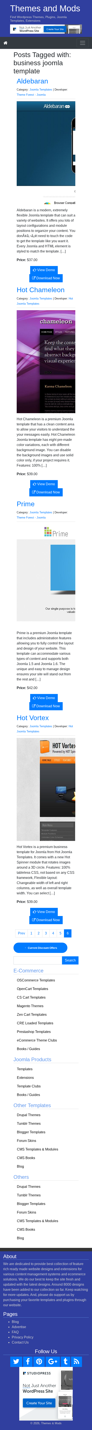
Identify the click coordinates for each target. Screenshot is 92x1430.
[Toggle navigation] (83, 43)
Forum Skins (26, 1141)
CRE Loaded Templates (35, 1023)
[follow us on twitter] (16, 1362)
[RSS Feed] (76, 1362)
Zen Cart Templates (32, 1014)
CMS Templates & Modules (37, 1149)
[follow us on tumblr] (65, 1362)
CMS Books (26, 1158)
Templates (25, 1069)
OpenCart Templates (32, 989)
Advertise (19, 1327)
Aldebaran (32, 81)
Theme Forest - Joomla (31, 94)
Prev (21, 933)
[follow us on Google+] (53, 1362)
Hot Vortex (33, 718)
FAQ (15, 1332)
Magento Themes (30, 1006)
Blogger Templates (31, 1132)
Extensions (25, 1077)
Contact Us (20, 1342)
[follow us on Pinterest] (39, 1362)
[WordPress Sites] (46, 28)
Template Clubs (29, 1086)
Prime (26, 504)
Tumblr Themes (29, 1123)
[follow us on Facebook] (28, 1362)
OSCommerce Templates (36, 980)
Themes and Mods (45, 8)
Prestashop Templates (34, 1032)
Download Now (48, 278)
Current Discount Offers (42, 947)
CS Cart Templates (31, 997)
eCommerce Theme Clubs (37, 1040)
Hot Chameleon (41, 290)
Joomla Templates (41, 89)
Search (70, 960)
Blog (20, 1166)
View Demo (45, 270)
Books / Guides (28, 1049)
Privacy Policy (22, 1337)
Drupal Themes (28, 1115)
